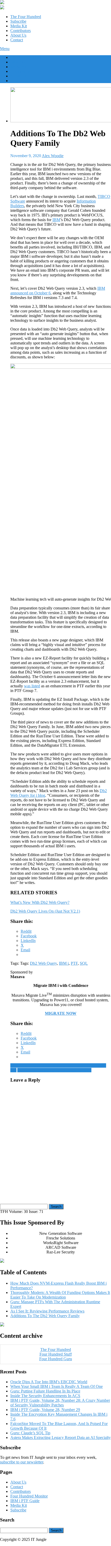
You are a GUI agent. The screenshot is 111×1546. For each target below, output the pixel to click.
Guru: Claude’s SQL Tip (30, 1433)
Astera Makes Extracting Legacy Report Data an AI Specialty (60, 1437)
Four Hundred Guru (55, 1359)
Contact (16, 40)
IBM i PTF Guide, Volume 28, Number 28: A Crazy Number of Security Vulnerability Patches (60, 1402)
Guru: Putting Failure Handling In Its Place (45, 1391)
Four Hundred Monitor (29, 1496)
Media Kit (18, 26)
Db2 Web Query (43, 963)
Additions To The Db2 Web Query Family (45, 1316)
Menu (5, 48)
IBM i (64, 963)
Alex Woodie (53, 156)
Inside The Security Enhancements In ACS (45, 1396)
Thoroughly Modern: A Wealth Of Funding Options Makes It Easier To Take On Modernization (60, 1294)
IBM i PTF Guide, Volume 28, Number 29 (45, 1409)
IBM (56, 220)
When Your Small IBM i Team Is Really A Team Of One (56, 1386)
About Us (18, 35)
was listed (32, 686)
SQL (84, 963)
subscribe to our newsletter (21, 1462)
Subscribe (18, 21)
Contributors (20, 30)
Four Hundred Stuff (55, 1354)
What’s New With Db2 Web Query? (39, 902)
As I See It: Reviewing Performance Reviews (54, 1070)
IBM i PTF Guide (24, 1501)
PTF (74, 963)
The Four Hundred (25, 16)
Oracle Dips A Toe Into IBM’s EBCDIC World (48, 1382)
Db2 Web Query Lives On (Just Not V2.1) (45, 911)
